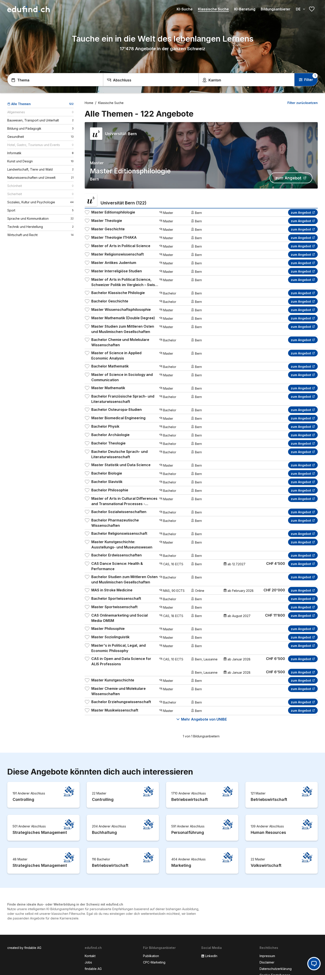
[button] (314, 962)
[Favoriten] (312, 9)
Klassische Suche (213, 9)
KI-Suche (185, 9)
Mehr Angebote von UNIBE (204, 719)
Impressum (267, 956)
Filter (308, 79)
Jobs (88, 962)
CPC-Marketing (154, 962)
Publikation (151, 956)
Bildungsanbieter (276, 9)
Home (89, 103)
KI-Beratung (244, 9)
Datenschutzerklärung (276, 969)
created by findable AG (24, 948)
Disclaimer (267, 962)
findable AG (93, 969)
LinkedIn (211, 956)
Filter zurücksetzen (302, 103)
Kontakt (90, 956)
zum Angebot (288, 178)
